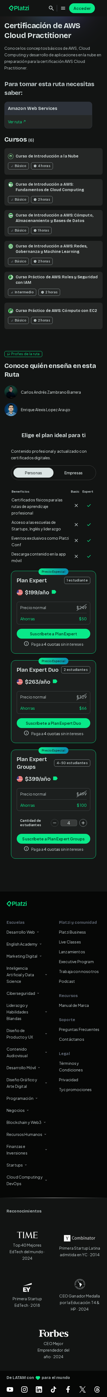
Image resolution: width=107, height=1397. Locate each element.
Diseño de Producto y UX (20, 1033)
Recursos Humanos (24, 1134)
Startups (15, 1164)
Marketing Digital (22, 956)
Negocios (16, 1110)
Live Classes (70, 941)
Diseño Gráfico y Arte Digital (22, 1083)
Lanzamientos (72, 951)
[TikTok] (53, 1389)
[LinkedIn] (39, 1389)
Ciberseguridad (21, 993)
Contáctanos (71, 1039)
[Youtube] (10, 1389)
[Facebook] (68, 1389)
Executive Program (76, 961)
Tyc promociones (75, 1089)
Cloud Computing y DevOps (25, 1180)
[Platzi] (19, 8)
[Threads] (97, 1389)
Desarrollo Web (21, 932)
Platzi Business (72, 932)
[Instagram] (24, 1389)
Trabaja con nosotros (79, 971)
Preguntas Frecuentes (79, 1029)
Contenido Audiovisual (17, 1052)
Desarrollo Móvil (21, 1067)
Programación (20, 1098)
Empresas (73, 472)
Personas (33, 472)
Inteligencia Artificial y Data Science (20, 975)
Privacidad (68, 1079)
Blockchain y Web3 (24, 1122)
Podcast (67, 981)
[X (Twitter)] (82, 1389)
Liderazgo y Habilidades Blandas (17, 1012)
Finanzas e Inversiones (17, 1149)
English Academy (22, 944)
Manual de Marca (74, 1005)
